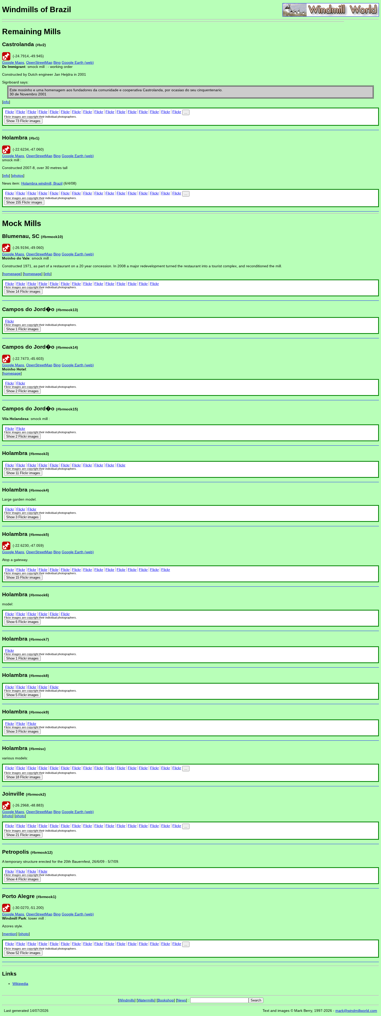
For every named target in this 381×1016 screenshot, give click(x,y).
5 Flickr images (22, 695)
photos (17, 175)
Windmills (127, 1000)
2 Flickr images (22, 391)
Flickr (9, 112)
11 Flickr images (23, 473)
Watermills (146, 1000)
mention (9, 934)
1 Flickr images (22, 329)
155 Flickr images (24, 202)
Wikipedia (20, 984)
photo (7, 816)
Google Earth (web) (78, 62)
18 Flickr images (23, 777)
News (181, 1000)
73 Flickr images (23, 121)
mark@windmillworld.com (356, 1010)
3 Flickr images (22, 517)
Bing (57, 62)
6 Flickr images (22, 622)
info (6, 102)
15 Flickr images (23, 577)
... (185, 112)
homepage (12, 274)
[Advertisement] (361, 100)
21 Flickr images (23, 835)
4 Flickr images (22, 879)
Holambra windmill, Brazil (41, 183)
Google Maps (13, 62)
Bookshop (166, 1000)
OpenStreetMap (39, 62)
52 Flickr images (23, 953)
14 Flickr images (23, 291)
